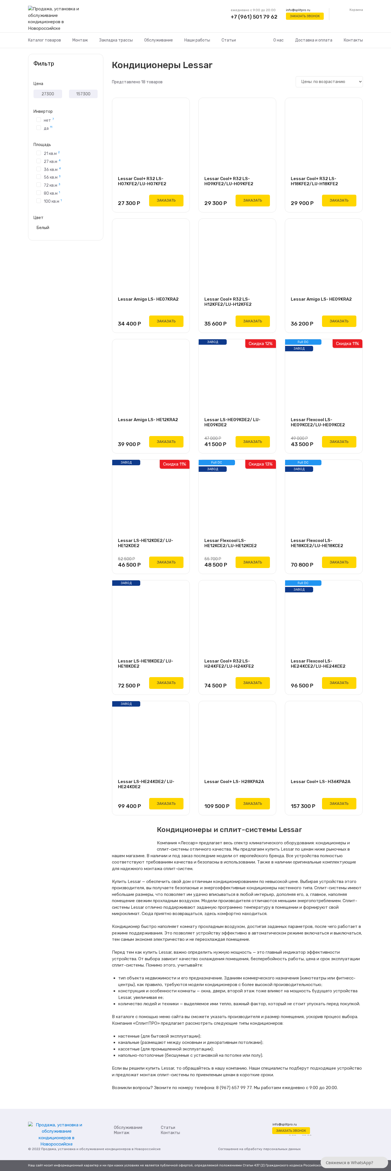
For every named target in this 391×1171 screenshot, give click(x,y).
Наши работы (197, 40)
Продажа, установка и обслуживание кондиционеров (86, 1149)
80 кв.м (52, 193)
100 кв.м (53, 201)
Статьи (229, 40)
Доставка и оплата (313, 40)
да (48, 128)
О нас (278, 40)
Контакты (353, 40)
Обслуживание (158, 40)
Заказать (166, 200)
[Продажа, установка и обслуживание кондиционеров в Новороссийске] (56, 18)
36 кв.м (52, 169)
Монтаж (80, 40)
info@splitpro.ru (298, 10)
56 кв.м (52, 177)
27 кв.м (52, 161)
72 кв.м (52, 185)
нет (49, 120)
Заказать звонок (305, 16)
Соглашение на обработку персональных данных (259, 1149)
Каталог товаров (44, 40)
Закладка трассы (116, 40)
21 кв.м (52, 153)
